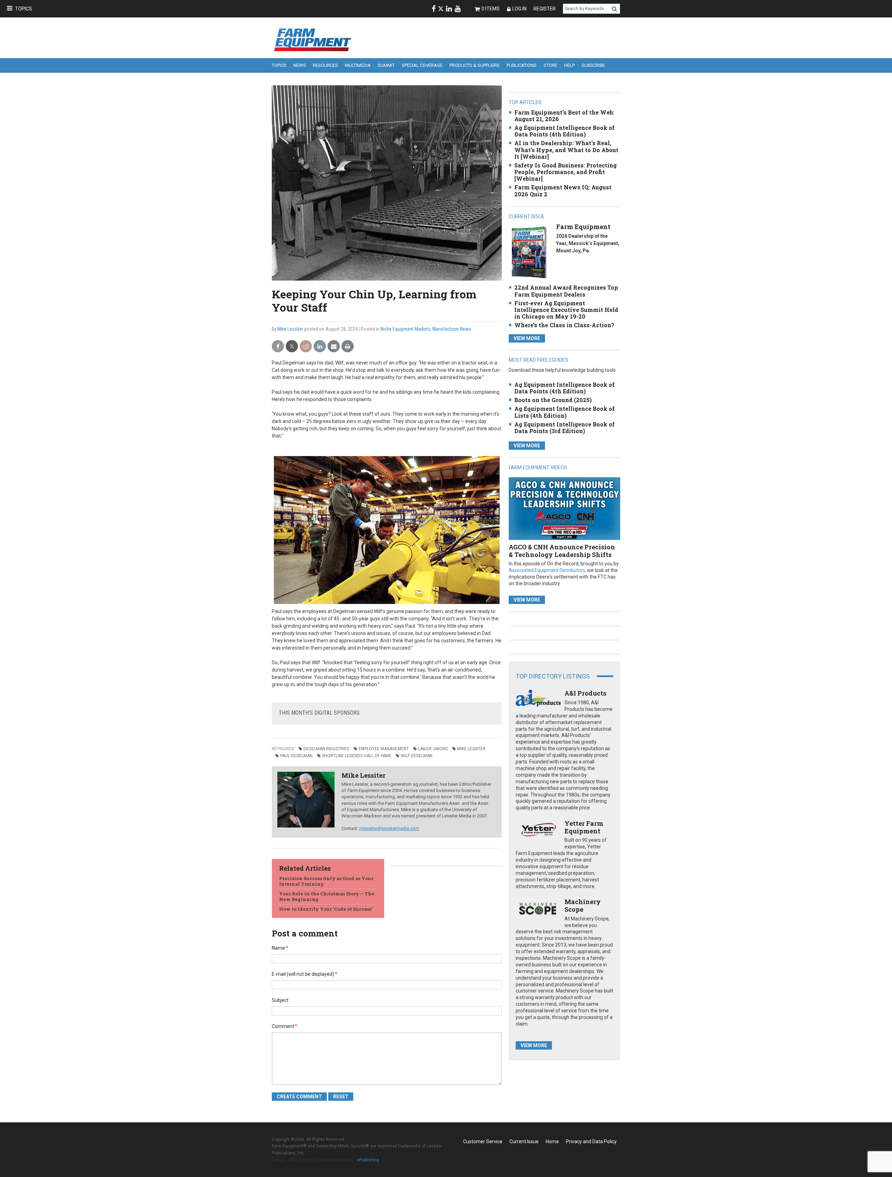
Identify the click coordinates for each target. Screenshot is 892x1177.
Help (569, 65)
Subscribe (593, 65)
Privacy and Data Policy (591, 1141)
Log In (519, 8)
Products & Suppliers (474, 65)
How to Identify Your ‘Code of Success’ (325, 909)
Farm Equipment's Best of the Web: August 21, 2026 (564, 116)
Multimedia (358, 65)
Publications (522, 65)
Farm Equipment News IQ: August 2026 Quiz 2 (563, 190)
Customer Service (482, 1141)
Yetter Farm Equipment (583, 827)
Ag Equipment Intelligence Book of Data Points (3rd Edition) (564, 427)
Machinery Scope (582, 905)
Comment (284, 1026)
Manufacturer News (451, 329)
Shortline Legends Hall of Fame (356, 755)
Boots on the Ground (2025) (553, 399)
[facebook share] (278, 346)
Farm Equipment (583, 226)
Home (552, 1141)
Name (280, 948)
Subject (280, 1000)
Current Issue (524, 1141)
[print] (347, 346)
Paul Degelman (296, 755)
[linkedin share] (320, 346)
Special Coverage (422, 65)
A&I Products (585, 693)
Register (544, 8)
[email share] (334, 346)
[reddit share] (306, 346)
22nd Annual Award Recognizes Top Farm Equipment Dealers (566, 291)
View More (527, 338)
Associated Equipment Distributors (547, 570)
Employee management (384, 748)
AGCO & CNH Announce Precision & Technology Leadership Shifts (562, 551)
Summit (386, 65)
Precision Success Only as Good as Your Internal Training (326, 881)
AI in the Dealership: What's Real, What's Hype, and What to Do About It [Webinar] (566, 149)
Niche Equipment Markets (405, 329)
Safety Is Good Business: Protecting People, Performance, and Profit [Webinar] (565, 172)
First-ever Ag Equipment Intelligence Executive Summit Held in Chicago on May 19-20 (566, 309)
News (299, 65)
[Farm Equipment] (529, 252)
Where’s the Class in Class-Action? (564, 325)
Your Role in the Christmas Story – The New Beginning (326, 896)
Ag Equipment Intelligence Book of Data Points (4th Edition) (564, 131)
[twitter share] (292, 346)
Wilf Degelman (416, 755)
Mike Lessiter (290, 329)
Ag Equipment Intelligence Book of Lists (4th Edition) (564, 412)
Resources (325, 65)
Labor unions (433, 748)
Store (550, 65)
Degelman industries (326, 748)
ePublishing (368, 1160)
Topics (23, 8)
